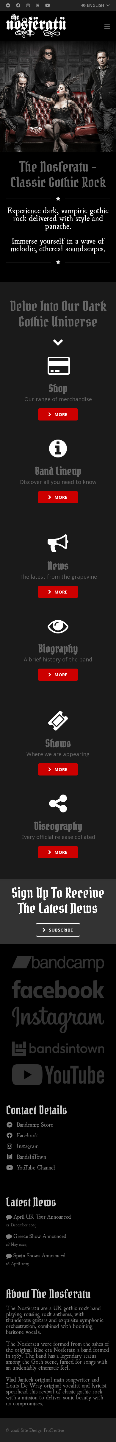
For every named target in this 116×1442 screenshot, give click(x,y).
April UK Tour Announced (41, 1217)
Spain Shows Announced (39, 1255)
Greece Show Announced (39, 1236)
